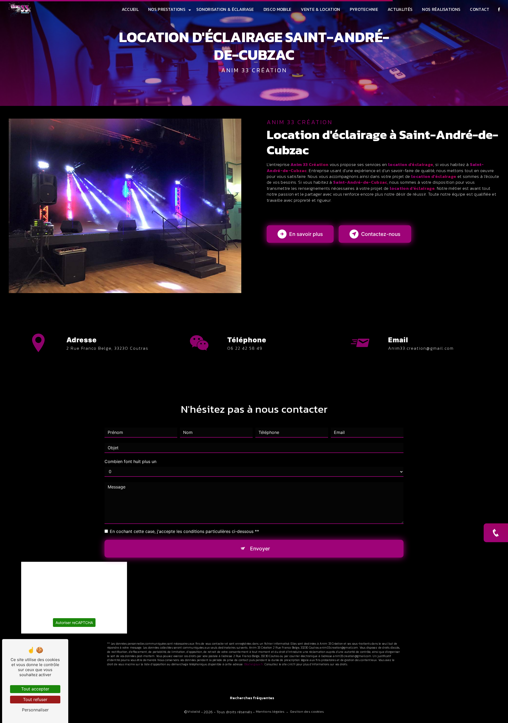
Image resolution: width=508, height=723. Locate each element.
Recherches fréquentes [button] (252, 698)
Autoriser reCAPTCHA (74, 622)
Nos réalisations (441, 9)
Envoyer (260, 548)
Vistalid (193, 711)
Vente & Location (320, 9)
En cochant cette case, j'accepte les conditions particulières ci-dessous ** (184, 531)
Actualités (400, 9)
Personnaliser (35, 709)
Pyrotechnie (364, 9)
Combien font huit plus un (130, 461)
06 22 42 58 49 (244, 348)
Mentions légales (270, 711)
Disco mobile (278, 9)
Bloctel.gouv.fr (253, 664)
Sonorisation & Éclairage (225, 9)
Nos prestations (166, 9)
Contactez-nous (380, 234)
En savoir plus (306, 234)
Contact (479, 9)
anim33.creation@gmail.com (421, 348)
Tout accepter (35, 688)
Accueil (130, 9)
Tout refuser (35, 699)
